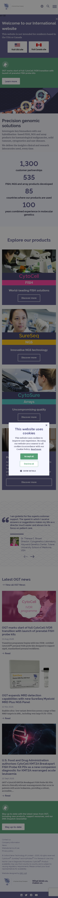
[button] (29, 470)
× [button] (46, 425)
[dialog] (29, 449)
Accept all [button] (29, 456)
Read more (36, 449)
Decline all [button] (29, 464)
